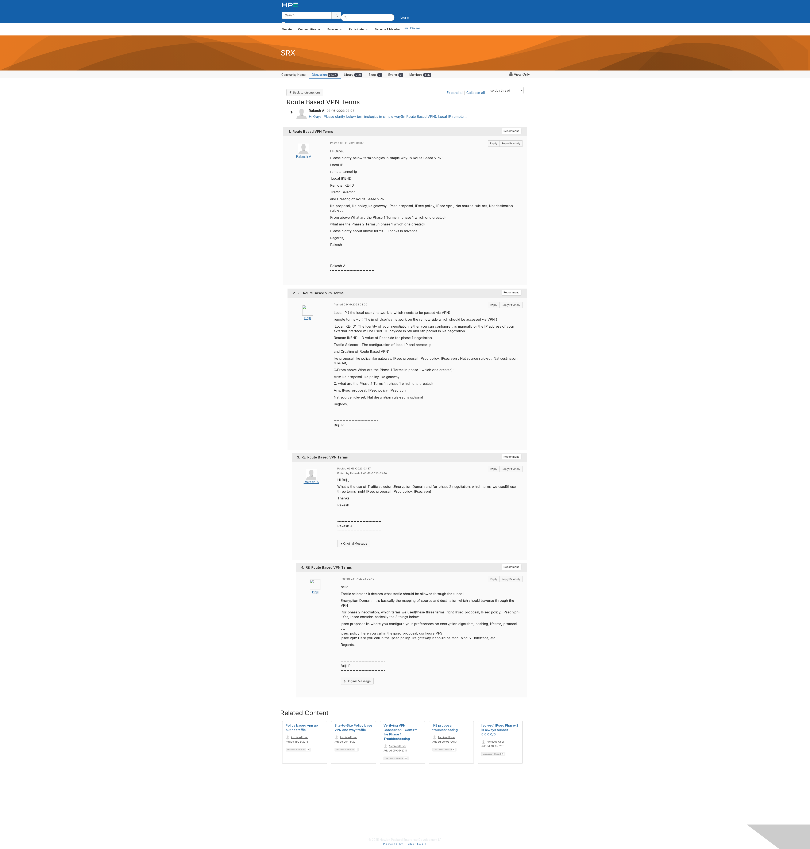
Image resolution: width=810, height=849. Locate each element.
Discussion (324, 74)
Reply (493, 143)
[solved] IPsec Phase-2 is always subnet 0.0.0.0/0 (499, 729)
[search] (336, 15)
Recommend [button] (512, 131)
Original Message (354, 543)
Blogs (375, 74)
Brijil (307, 318)
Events (395, 74)
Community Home (293, 74)
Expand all (455, 93)
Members (419, 74)
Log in (405, 17)
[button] (309, 29)
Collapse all (475, 93)
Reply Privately (511, 143)
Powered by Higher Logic (405, 843)
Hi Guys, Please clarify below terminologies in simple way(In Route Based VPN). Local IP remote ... (388, 116)
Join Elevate (412, 28)
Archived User (299, 737)
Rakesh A (303, 156)
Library (352, 74)
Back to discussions (306, 92)
